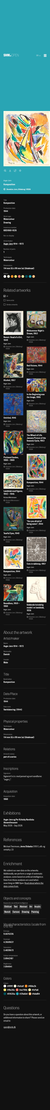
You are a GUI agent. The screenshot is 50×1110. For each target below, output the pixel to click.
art (30, 906)
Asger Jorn (8, 244)
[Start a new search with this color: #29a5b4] (30, 276)
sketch (7, 912)
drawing (25, 912)
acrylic (37, 906)
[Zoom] (5, 170)
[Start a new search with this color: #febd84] (33, 276)
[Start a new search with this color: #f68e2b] (12, 276)
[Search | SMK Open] (11, 55)
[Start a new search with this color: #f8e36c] (15, 276)
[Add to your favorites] (21, 170)
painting (35, 912)
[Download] (10, 170)
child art (8, 906)
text (15, 906)
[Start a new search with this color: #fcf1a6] (22, 276)
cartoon (16, 912)
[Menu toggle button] (45, 55)
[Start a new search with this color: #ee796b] (19, 276)
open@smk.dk (10, 1027)
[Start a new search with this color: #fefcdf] (8, 276)
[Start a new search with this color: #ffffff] (5, 276)
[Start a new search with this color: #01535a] (26, 276)
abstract (23, 906)
